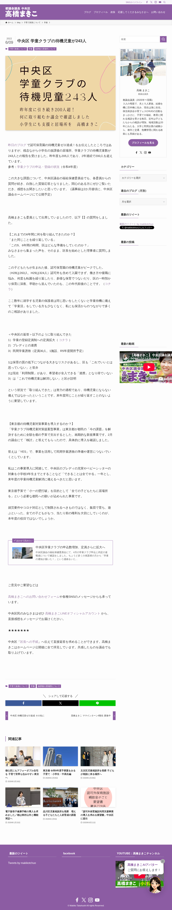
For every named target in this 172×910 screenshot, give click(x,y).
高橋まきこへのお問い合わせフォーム (33, 596)
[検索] (164, 2)
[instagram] (156, 2)
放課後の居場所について (45, 49)
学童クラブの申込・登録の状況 (38, 166)
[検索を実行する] (163, 39)
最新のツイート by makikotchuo (136, 224)
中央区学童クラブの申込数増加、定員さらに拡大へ (70, 547)
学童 (30, 49)
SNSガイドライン (134, 2)
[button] (23, 703)
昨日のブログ (17, 145)
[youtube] (160, 2)
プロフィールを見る (143, 142)
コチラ (63, 340)
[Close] (163, 861)
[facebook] (147, 2)
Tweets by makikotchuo (22, 863)
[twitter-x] (151, 2)
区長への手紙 (29, 641)
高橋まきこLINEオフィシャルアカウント (72, 613)
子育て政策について (17, 49)
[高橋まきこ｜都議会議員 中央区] (21, 12)
